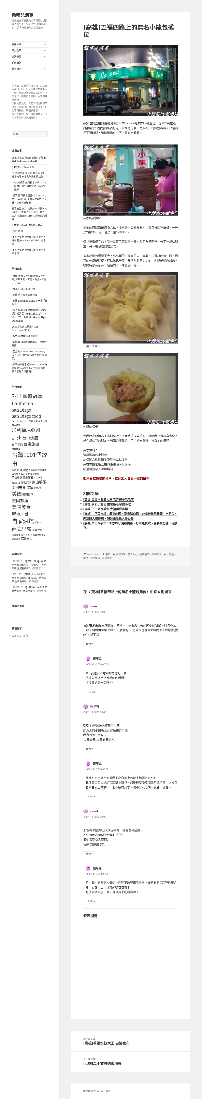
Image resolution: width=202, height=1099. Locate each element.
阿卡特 (94, 706)
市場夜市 (156, 554)
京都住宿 (33, 421)
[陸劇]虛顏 (17, 231)
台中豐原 (17, 444)
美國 (17, 493)
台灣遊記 (16, 56)
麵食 (85, 558)
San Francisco (20, 421)
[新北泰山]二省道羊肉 (23, 289)
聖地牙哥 (20, 514)
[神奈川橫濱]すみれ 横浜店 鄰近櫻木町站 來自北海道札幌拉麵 (28, 174)
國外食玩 (16, 50)
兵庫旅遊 (16, 424)
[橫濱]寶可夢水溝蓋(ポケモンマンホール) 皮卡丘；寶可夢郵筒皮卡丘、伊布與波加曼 (29, 199)
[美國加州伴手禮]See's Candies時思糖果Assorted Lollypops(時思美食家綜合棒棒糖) (29, 368)
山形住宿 (16, 473)
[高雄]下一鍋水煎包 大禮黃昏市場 (105, 509)
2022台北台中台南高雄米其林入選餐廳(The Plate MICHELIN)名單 (29, 240)
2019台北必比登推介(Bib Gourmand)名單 (25, 328)
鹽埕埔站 (95, 558)
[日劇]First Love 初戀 (23, 167)
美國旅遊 (20, 500)
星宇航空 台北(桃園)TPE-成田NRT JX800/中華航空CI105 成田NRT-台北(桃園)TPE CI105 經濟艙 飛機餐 (29, 214)
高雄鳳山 (26, 538)
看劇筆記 (16, 62)
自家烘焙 (23, 521)
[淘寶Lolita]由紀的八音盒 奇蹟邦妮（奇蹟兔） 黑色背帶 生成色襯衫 (29, 565)
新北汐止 (16, 482)
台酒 (14, 470)
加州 (17, 437)
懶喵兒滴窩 (23, 15)
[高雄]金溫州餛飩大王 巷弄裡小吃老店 (108, 499)
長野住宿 (37, 530)
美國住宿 (27, 494)
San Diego (21, 410)
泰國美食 (19, 487)
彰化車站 (38, 477)
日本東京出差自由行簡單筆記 (27, 225)
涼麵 (30, 487)
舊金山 (38, 522)
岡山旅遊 (17, 477)
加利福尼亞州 (26, 430)
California (22, 403)
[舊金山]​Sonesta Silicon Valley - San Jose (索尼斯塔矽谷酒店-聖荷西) (29, 355)
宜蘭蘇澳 (42, 470)
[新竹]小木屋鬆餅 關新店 (25, 336)
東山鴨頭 (39, 482)
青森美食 (25, 534)
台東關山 (16, 448)
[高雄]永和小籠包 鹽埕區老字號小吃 (107, 504)
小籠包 (170, 554)
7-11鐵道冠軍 (27, 396)
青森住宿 (16, 534)
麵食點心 (132, 554)
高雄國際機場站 (38, 534)
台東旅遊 (31, 444)
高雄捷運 (16, 538)
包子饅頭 (144, 554)
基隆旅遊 (22, 470)
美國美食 (21, 507)
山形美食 (34, 473)
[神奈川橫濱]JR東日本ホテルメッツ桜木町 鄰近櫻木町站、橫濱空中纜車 (29, 186)
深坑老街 (38, 488)
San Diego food (26, 416)
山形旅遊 (25, 473)
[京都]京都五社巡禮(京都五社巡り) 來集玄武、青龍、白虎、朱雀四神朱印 (29, 279)
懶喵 (107, 554)
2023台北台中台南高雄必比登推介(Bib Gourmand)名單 (29, 159)
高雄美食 (107, 558)
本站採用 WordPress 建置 (97, 1091)
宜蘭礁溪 (32, 470)
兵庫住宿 (42, 421)
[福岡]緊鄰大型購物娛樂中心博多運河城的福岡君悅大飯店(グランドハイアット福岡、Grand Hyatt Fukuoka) (29, 315)
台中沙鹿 (30, 438)
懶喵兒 (97, 658)
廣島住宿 (28, 477)
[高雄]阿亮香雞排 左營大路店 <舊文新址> (29, 589)
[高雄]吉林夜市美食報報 (24, 294)
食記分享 (16, 44)
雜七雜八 (16, 68)
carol (94, 811)
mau (93, 606)
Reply (89, 644)
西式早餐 (22, 529)
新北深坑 (26, 482)
